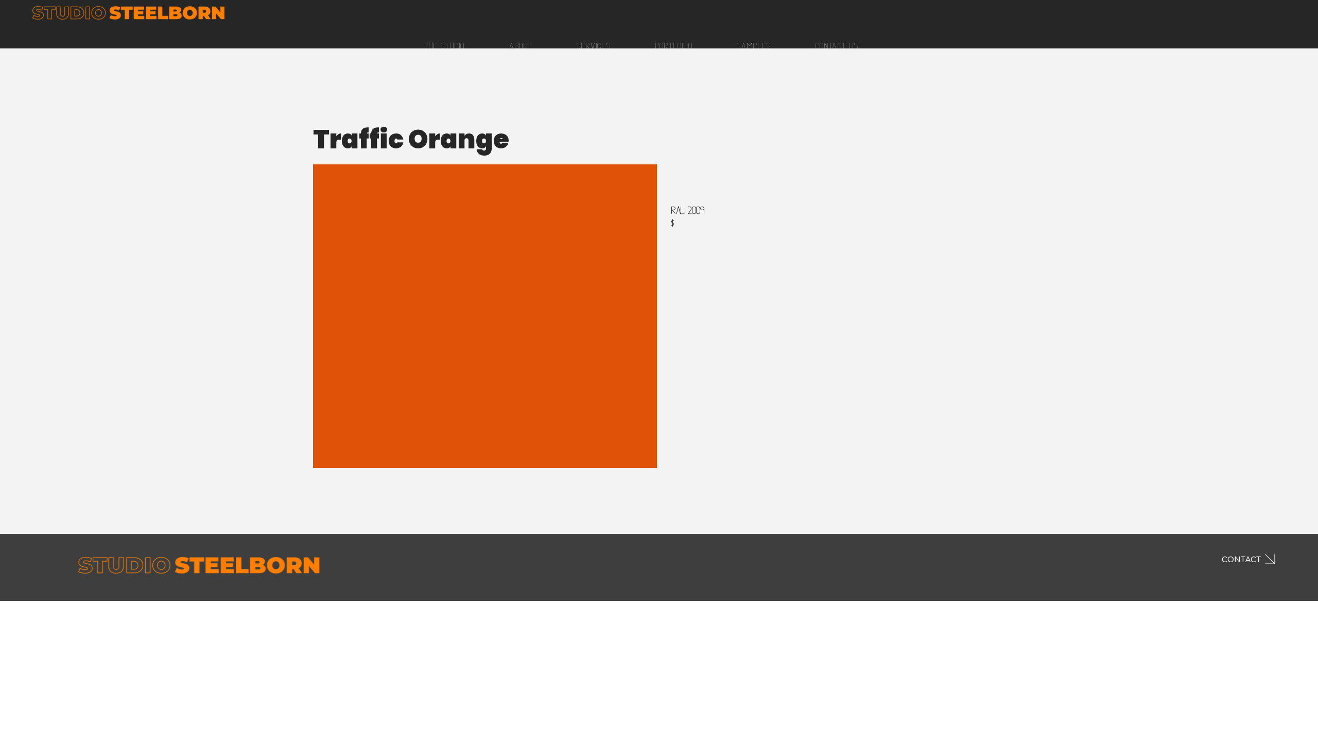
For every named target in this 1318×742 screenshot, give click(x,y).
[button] (754, 46)
